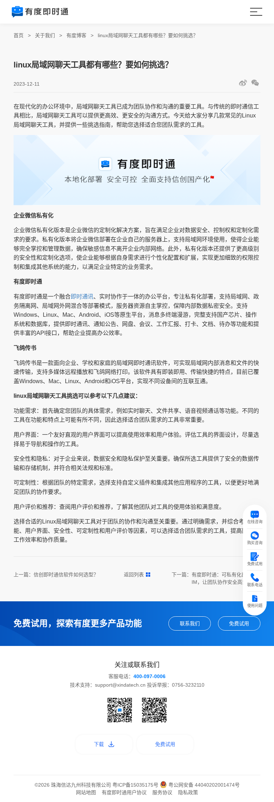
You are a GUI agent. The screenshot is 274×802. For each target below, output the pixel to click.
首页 (19, 35)
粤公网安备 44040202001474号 (203, 785)
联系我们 (190, 623)
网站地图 (86, 792)
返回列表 (134, 574)
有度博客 (76, 35)
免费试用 (239, 623)
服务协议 (162, 792)
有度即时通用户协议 (124, 792)
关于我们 (45, 35)
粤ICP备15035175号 (136, 785)
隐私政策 (188, 792)
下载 (99, 744)
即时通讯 (82, 297)
